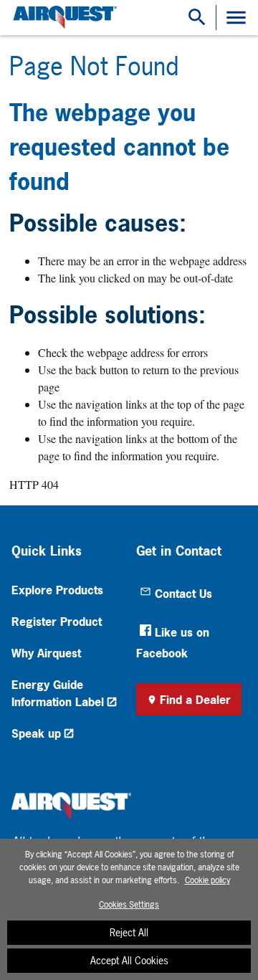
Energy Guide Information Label (57, 693)
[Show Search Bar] (197, 17)
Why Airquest (46, 653)
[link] (63, 17)
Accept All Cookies (129, 960)
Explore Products (57, 590)
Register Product (56, 621)
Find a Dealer (195, 700)
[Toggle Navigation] (236, 17)
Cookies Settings (129, 904)
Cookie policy (207, 880)
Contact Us (183, 593)
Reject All (129, 932)
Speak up (36, 733)
